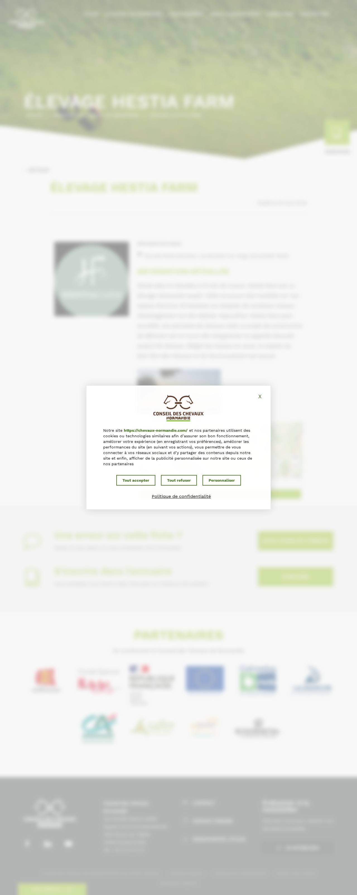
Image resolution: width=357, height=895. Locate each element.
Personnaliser (222, 480)
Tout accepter (135, 480)
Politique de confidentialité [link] (181, 496)
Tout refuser (179, 480)
